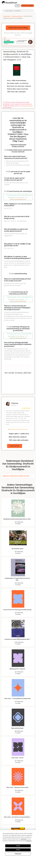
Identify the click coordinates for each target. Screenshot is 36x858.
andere (31, 106)
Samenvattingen (17, 16)
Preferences (18, 853)
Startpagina (6, 16)
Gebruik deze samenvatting (18, 28)
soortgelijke (24, 106)
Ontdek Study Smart (27, 5)
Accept (18, 845)
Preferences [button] (28, 840)
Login (17, 5)
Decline (18, 849)
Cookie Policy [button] (24, 839)
